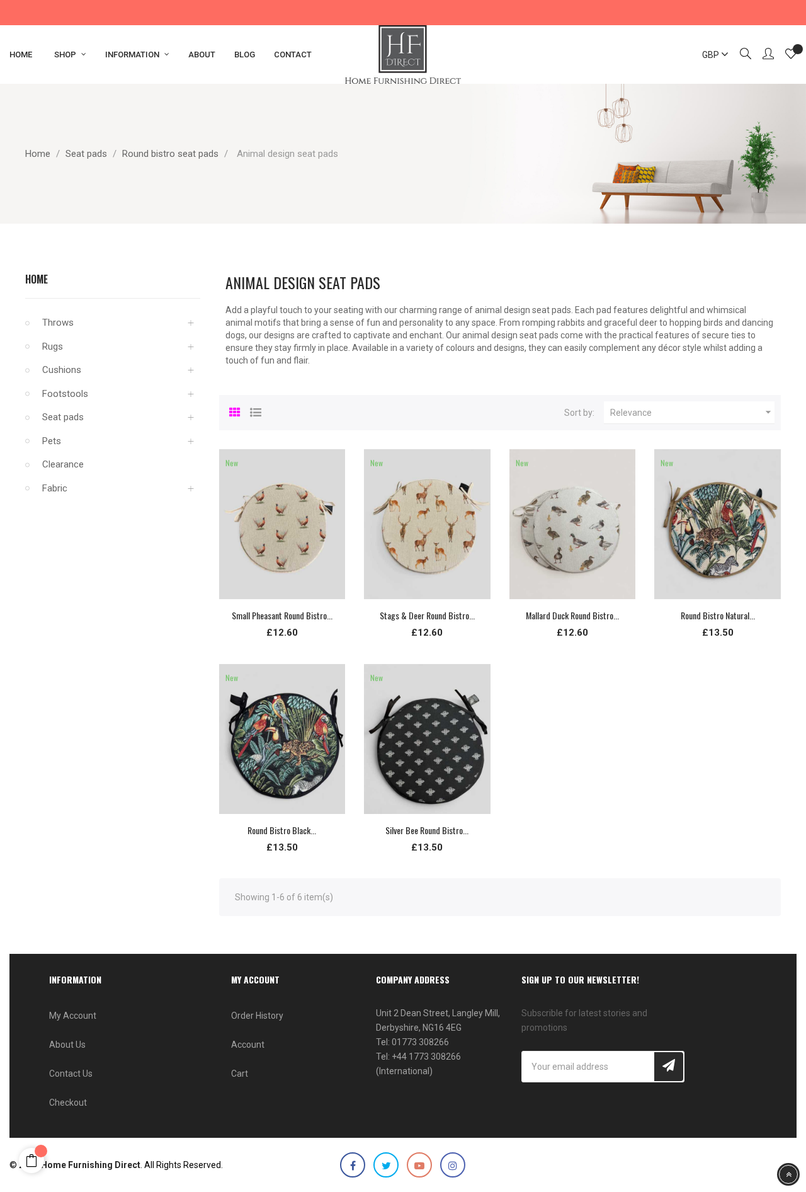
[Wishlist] (791, 55)
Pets (51, 441)
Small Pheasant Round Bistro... (282, 615)
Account (247, 1045)
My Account (72, 1016)
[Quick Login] (762, 55)
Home (36, 279)
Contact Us (71, 1074)
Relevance (692, 412)
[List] (255, 410)
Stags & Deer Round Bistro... (427, 615)
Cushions (61, 369)
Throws (58, 322)
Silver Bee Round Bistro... (426, 830)
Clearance (63, 464)
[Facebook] (352, 1165)
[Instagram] (452, 1165)
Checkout (68, 1102)
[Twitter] (386, 1165)
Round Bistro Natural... (718, 615)
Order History (257, 1016)
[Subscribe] (668, 1066)
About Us (67, 1045)
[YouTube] (419, 1165)
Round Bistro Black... (281, 830)
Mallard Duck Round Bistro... (572, 615)
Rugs (52, 346)
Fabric (54, 488)
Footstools (65, 393)
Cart (239, 1074)
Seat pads (63, 417)
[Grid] (234, 410)
